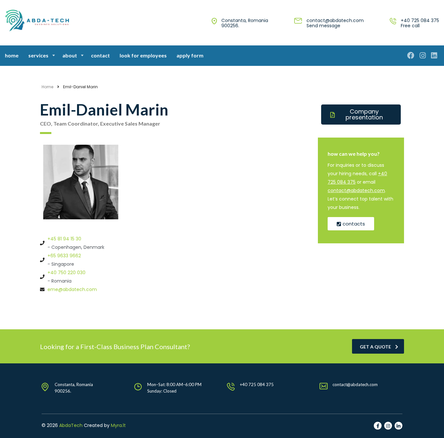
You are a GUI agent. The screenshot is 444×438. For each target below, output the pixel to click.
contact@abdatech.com (335, 20)
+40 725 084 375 (420, 20)
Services (38, 55)
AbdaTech (71, 425)
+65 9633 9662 (64, 255)
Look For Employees (143, 55)
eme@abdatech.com (72, 289)
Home (12, 55)
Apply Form (189, 55)
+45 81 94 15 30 (64, 239)
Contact (100, 55)
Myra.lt (118, 425)
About (69, 55)
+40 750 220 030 (66, 272)
